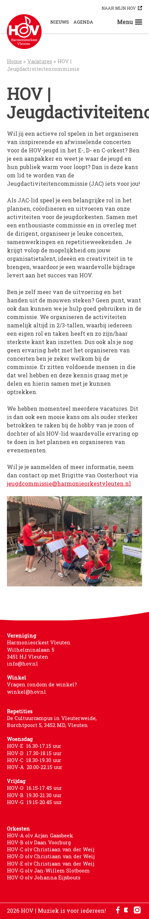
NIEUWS (59, 22)
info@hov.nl (22, 663)
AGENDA (83, 22)
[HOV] (24, 31)
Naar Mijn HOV (119, 8)
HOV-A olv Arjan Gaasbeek (40, 835)
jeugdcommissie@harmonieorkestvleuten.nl (69, 483)
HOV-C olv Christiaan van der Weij (50, 849)
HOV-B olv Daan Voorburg (39, 842)
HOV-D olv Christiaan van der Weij (51, 856)
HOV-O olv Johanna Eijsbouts (43, 877)
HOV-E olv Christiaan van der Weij (50, 863)
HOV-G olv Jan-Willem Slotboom (48, 870)
